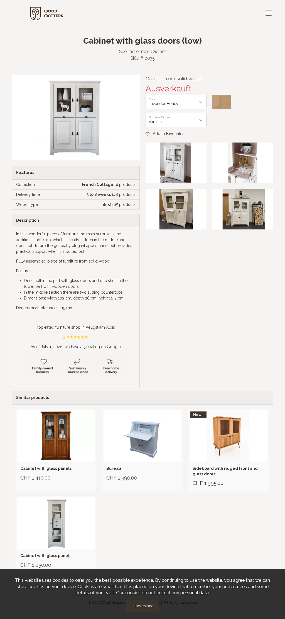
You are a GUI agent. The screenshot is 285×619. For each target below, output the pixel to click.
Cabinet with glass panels (46, 468)
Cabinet (158, 51)
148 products (124, 194)
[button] (165, 134)
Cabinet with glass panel (45, 555)
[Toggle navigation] (268, 13)
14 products (125, 184)
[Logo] (47, 13)
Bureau (113, 468)
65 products (125, 204)
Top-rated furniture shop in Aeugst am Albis (75, 327)
